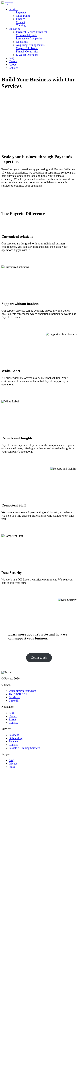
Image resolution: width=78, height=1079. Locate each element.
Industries (14, 28)
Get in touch (39, 657)
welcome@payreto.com (22, 690)
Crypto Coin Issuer (27, 48)
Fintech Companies (27, 51)
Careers (13, 61)
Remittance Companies (29, 38)
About (12, 64)
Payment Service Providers (31, 31)
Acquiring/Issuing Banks (30, 45)
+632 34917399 (18, 694)
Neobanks (22, 41)
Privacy (13, 763)
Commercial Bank (26, 35)
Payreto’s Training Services (24, 747)
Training (21, 25)
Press (12, 766)
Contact (20, 22)
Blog (11, 58)
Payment (21, 12)
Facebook (14, 697)
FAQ (12, 760)
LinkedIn (14, 700)
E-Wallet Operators (27, 54)
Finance (20, 18)
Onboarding (23, 15)
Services (13, 9)
